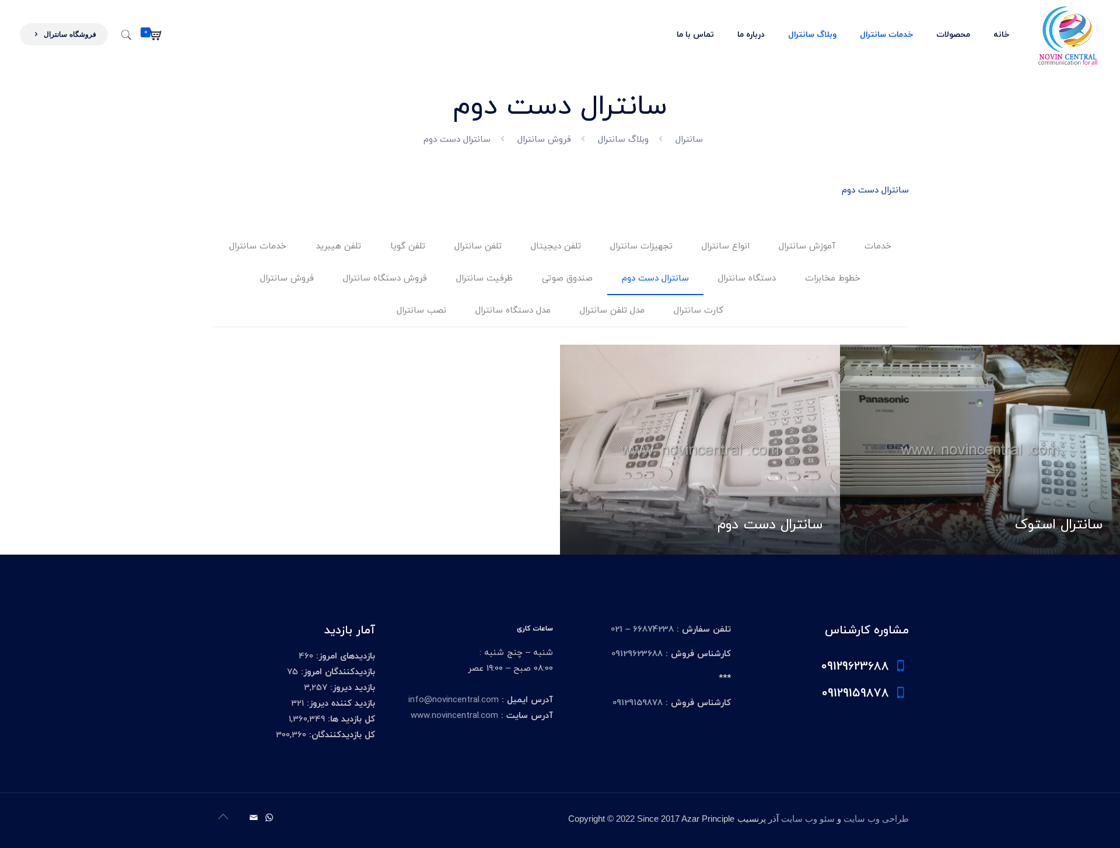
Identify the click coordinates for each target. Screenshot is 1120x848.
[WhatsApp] (269, 818)
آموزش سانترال (807, 246)
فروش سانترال (544, 140)
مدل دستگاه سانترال (513, 310)
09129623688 (637, 654)
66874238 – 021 (642, 629)
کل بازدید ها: (350, 719)
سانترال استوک (1058, 525)
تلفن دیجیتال (556, 246)
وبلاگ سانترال (623, 140)
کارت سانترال (698, 310)
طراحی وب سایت (876, 819)
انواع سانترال (726, 246)
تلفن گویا (407, 246)
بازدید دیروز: (351, 688)
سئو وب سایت (808, 819)
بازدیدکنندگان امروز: (336, 672)
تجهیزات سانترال (641, 246)
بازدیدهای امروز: (344, 656)
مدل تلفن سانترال (612, 310)
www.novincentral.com (454, 716)
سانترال (689, 140)
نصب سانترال (421, 310)
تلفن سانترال (478, 246)
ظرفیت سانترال (484, 278)
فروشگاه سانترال (68, 34)
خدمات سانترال (257, 246)
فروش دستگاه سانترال (385, 278)
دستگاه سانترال (747, 278)
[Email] (253, 818)
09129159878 (637, 703)
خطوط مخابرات (832, 278)
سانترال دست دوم (655, 278)
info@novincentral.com (453, 700)
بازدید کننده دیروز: (339, 704)
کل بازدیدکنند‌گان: (340, 735)
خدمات (877, 246)
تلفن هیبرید (338, 246)
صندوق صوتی (567, 278)
